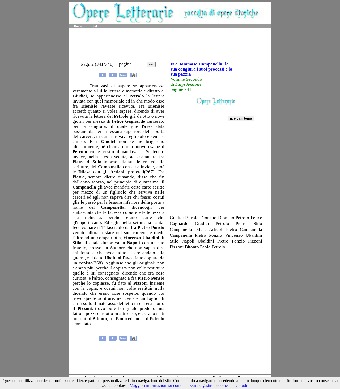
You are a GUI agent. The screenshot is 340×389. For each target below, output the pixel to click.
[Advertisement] (170, 45)
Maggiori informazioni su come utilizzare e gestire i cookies (179, 385)
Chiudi (241, 385)
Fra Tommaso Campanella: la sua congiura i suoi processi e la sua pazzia (201, 69)
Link (94, 26)
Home (78, 26)
